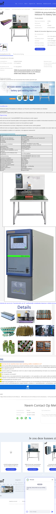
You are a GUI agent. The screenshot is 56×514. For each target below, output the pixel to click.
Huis (16, 3)
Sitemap (24, 501)
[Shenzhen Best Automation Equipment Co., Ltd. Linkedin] (1, 496)
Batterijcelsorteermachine (21, 487)
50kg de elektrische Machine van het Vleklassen (10, 396)
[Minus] (52, 480)
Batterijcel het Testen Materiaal (22, 489)
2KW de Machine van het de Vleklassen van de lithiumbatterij (34, 396)
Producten (20, 3)
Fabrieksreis (39, 3)
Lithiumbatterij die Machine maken (23, 491)
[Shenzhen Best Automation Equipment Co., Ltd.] (18, 418)
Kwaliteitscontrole (47, 3)
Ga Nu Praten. (40, 49)
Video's (26, 3)
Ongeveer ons (32, 3)
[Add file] (27, 511)
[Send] (52, 511)
